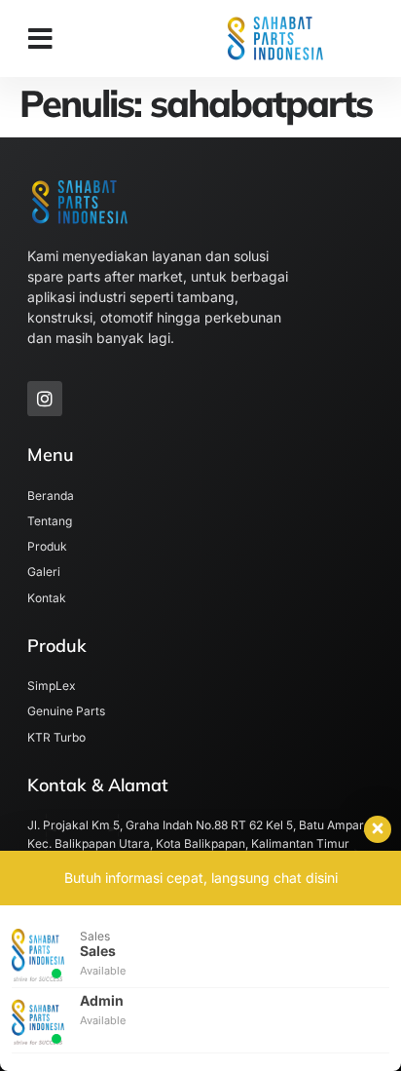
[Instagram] (44, 398)
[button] (40, 39)
